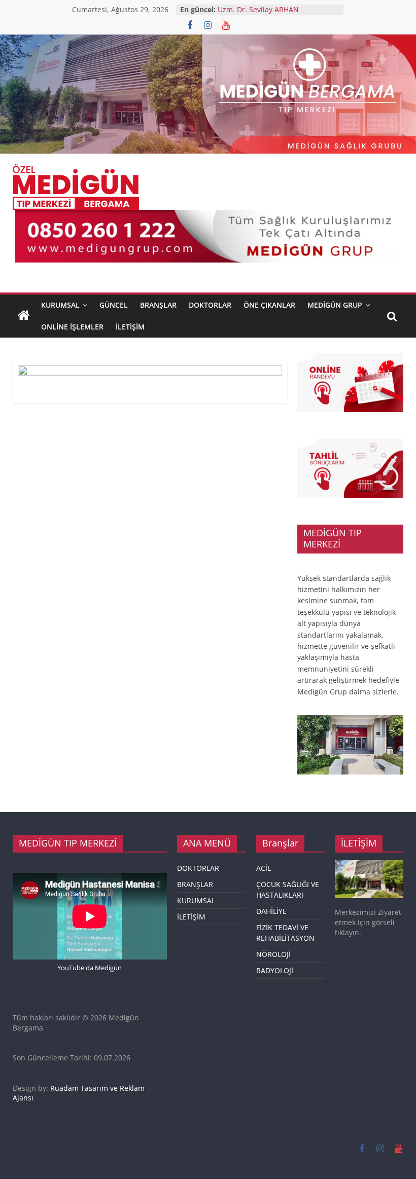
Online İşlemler (72, 326)
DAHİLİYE (271, 911)
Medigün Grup (334, 305)
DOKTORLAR (198, 868)
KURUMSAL (60, 305)
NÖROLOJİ (273, 954)
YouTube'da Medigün (89, 967)
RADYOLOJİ (274, 970)
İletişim (130, 326)
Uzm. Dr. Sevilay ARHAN (258, 9)
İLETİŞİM (191, 917)
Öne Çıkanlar (269, 305)
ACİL (263, 868)
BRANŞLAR (158, 305)
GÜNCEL (113, 305)
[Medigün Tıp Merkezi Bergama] (24, 315)
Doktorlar (210, 305)
